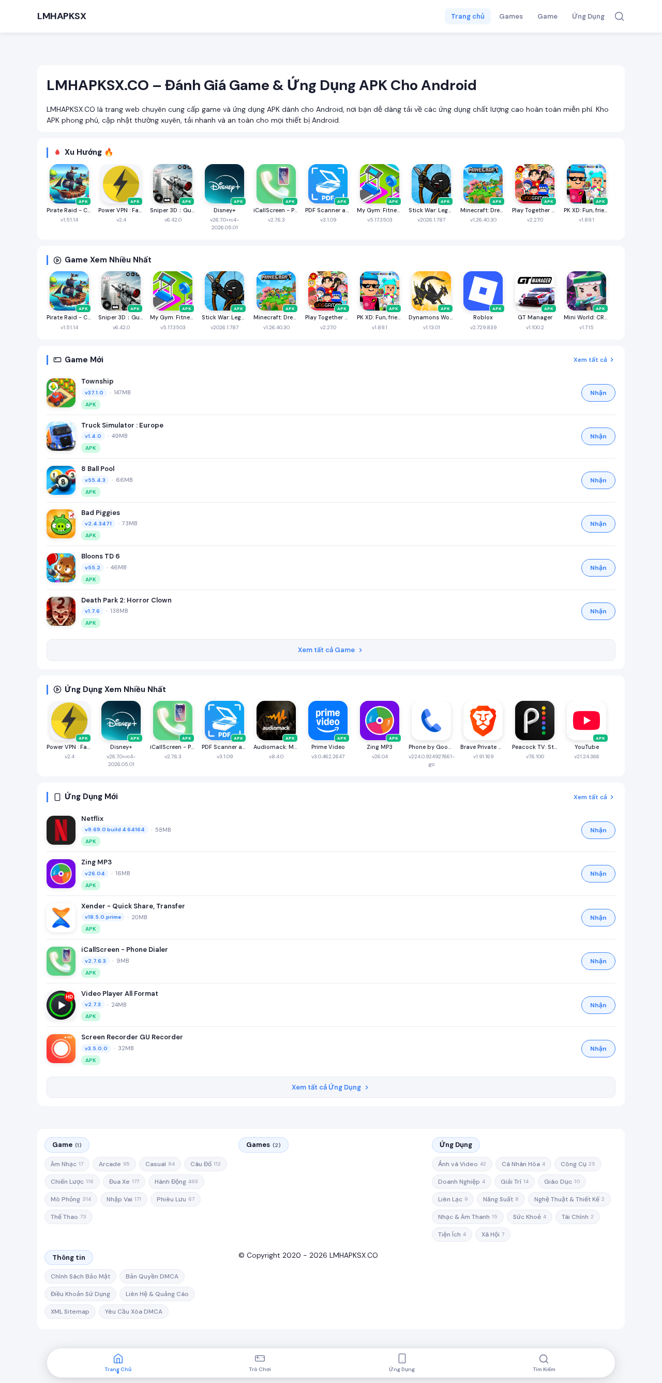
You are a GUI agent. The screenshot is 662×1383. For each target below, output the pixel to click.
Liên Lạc (453, 1199)
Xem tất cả (590, 360)
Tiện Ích (452, 1234)
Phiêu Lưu (175, 1199)
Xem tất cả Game (326, 649)
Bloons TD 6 (100, 556)
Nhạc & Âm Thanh (468, 1217)
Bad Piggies (100, 512)
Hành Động (176, 1182)
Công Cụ (578, 1164)
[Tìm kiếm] (619, 16)
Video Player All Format (119, 993)
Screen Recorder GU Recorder (132, 1037)
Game (547, 16)
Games (511, 16)
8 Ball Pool (97, 468)
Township (97, 381)
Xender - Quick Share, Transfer (133, 906)
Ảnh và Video (462, 1164)
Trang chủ (468, 16)
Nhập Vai (124, 1199)
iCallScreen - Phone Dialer (124, 949)
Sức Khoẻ (529, 1217)
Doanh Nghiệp (461, 1182)
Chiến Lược (72, 1182)
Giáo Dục (562, 1182)
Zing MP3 (96, 862)
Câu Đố (205, 1164)
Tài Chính (578, 1217)
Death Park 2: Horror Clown (126, 600)
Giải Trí (515, 1182)
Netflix (92, 818)
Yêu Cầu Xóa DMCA (133, 1311)
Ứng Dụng (588, 16)
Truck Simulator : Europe (122, 425)
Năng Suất (501, 1199)
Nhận (598, 393)
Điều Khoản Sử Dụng (80, 1294)
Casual (160, 1164)
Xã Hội (493, 1234)
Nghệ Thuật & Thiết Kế (569, 1199)
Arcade (114, 1164)
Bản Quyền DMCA (152, 1276)
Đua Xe (124, 1182)
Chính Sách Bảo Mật (80, 1276)
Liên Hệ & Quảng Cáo (157, 1294)
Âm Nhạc (67, 1164)
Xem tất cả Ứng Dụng (326, 1087)
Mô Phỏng (71, 1199)
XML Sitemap (70, 1311)
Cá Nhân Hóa (523, 1164)
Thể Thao (68, 1217)
